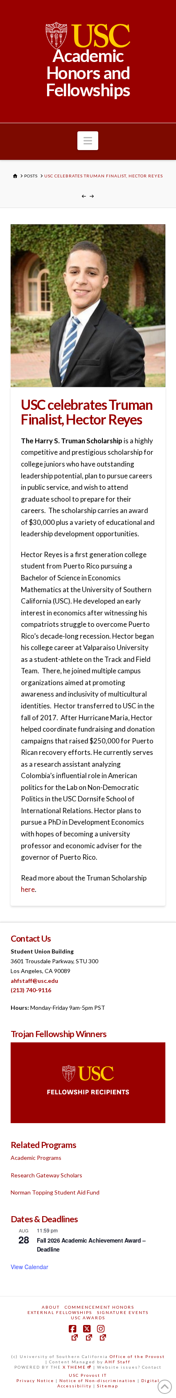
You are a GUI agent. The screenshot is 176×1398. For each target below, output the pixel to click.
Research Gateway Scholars (46, 1175)
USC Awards (88, 1317)
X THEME (74, 1367)
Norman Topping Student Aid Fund (55, 1192)
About (51, 1307)
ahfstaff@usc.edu (34, 980)
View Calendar (29, 1267)
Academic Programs (36, 1157)
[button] (87, 140)
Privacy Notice (35, 1380)
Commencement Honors (99, 1307)
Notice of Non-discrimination (97, 1380)
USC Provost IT (88, 1375)
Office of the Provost (137, 1356)
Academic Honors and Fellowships (88, 72)
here (28, 889)
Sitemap (107, 1385)
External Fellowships (59, 1312)
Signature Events (123, 1312)
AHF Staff (118, 1361)
